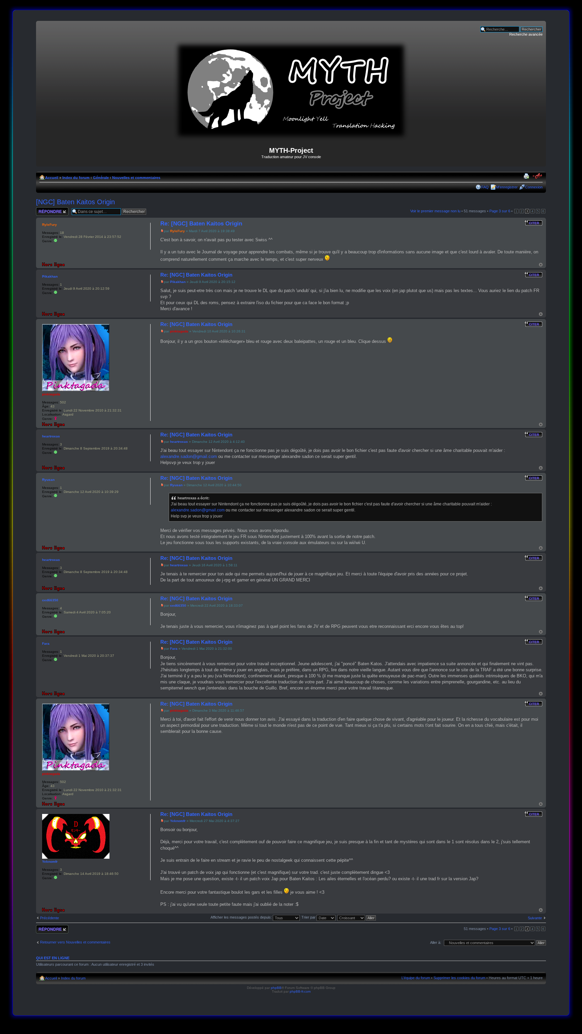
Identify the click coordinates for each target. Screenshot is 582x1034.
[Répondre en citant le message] (533, 222)
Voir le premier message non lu (435, 211)
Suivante (535, 918)
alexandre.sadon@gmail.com (188, 456)
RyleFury (177, 231)
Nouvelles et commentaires (136, 178)
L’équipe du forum (415, 978)
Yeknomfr (178, 821)
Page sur (499, 211)
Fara (173, 648)
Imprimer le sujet (527, 176)
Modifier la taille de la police (538, 176)
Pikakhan (178, 282)
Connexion (534, 187)
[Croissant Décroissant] (357, 917)
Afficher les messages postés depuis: (242, 917)
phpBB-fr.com (300, 991)
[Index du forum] (291, 138)
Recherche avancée (526, 34)
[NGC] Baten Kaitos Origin (75, 202)
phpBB (276, 988)
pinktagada (179, 331)
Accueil (51, 178)
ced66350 (178, 605)
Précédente (49, 918)
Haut (541, 264)
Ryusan (176, 485)
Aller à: (435, 942)
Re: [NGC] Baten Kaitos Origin (201, 223)
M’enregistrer (507, 187)
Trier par (309, 917)
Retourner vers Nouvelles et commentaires (75, 942)
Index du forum (76, 178)
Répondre (44, 209)
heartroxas (179, 441)
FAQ (485, 187)
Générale (101, 178)
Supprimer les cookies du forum (459, 978)
